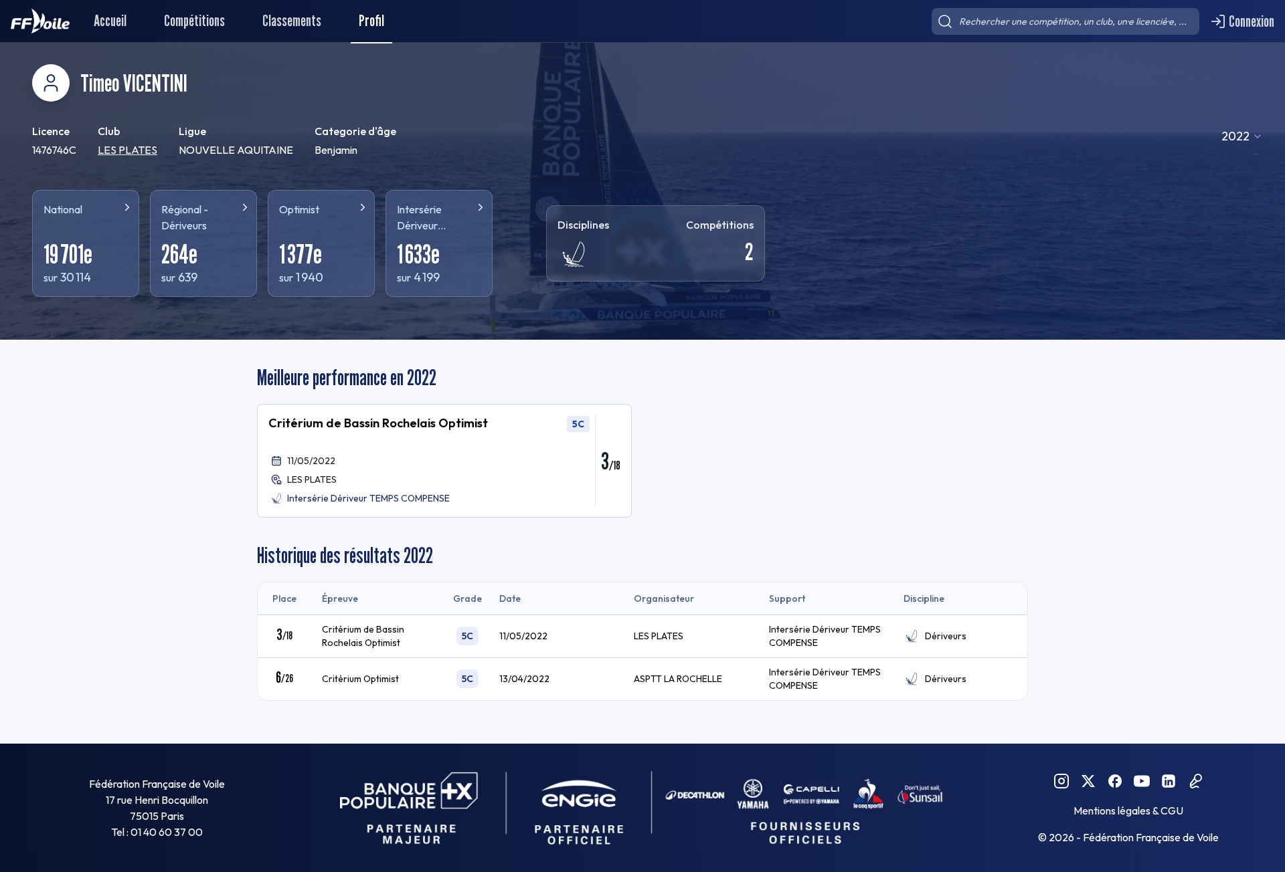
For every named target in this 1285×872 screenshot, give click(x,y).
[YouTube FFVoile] (1141, 781)
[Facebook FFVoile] (1115, 781)
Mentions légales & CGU (1128, 810)
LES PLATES (127, 149)
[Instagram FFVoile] (1061, 781)
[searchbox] (1065, 21)
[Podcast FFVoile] (1195, 781)
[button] (444, 461)
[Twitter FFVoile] (1088, 781)
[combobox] (1242, 136)
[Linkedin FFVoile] (1168, 781)
